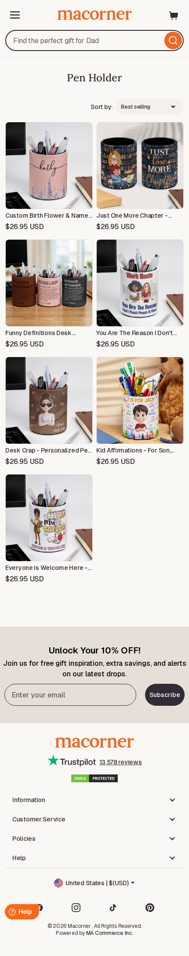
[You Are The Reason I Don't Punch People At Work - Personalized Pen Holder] (140, 283)
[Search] (173, 40)
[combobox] (94, 40)
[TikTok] (113, 907)
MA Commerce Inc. (109, 933)
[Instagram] (76, 907)
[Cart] (174, 15)
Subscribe (164, 695)
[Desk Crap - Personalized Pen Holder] (49, 400)
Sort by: (102, 107)
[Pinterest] (150, 907)
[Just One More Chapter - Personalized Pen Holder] (140, 165)
